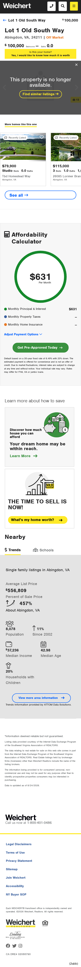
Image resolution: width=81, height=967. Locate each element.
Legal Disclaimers (18, 844)
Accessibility (15, 886)
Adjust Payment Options (21, 334)
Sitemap (11, 869)
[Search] (63, 6)
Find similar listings (39, 94)
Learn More (23, 455)
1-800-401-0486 (39, 822)
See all (16, 195)
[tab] (13, 551)
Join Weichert (15, 878)
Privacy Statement (19, 861)
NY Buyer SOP (16, 894)
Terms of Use (15, 853)
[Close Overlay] (76, 65)
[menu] (74, 6)
